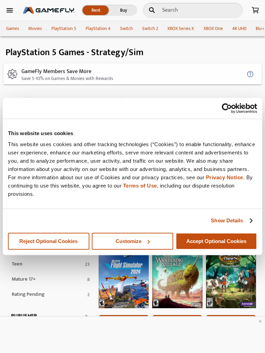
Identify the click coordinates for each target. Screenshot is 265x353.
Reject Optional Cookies (48, 241)
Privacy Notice (224, 177)
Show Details (227, 220)
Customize (128, 241)
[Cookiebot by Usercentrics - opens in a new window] (227, 108)
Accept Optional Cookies (216, 241)
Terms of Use (140, 186)
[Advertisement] (132, 334)
